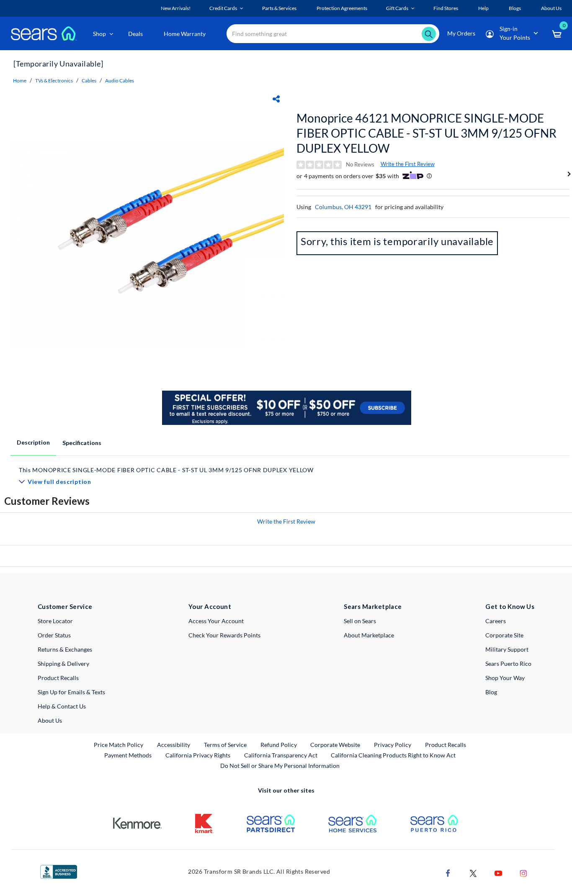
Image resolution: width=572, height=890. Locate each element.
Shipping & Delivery (63, 663)
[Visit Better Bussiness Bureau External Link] (58, 871)
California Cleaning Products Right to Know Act (393, 755)
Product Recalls (58, 677)
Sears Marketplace (373, 606)
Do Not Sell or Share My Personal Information (280, 765)
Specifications (81, 442)
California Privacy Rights (197, 755)
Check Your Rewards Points (224, 635)
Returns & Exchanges (65, 649)
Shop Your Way (505, 677)
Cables (89, 80)
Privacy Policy (392, 744)
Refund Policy (278, 744)
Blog (491, 692)
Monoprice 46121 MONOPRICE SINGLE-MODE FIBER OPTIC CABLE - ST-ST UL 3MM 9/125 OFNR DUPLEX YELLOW (426, 133)
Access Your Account (216, 620)
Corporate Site (504, 635)
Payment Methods (128, 755)
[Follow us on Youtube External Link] (498, 872)
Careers (495, 620)
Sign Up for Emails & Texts (71, 692)
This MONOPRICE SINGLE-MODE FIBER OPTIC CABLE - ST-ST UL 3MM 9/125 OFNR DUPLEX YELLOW (166, 469)
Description (33, 442)
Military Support (506, 649)
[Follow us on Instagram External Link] (523, 872)
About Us (50, 720)
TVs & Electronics (54, 80)
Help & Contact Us (62, 706)
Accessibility (173, 744)
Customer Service (65, 606)
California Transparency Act (280, 755)
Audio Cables (119, 80)
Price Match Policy (118, 744)
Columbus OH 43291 (343, 206)
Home (19, 80)
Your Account (209, 606)
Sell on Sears (360, 620)
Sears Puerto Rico (508, 663)
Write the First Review (408, 164)
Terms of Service (225, 744)
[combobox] (333, 33)
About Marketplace (369, 635)
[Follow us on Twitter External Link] (473, 872)
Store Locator (55, 620)
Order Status (54, 635)
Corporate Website (335, 744)
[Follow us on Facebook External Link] (448, 872)
